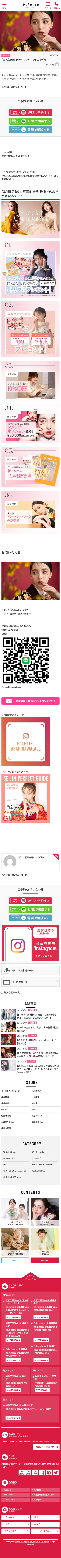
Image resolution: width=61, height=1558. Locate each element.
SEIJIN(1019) (38, 1152)
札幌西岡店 (6, 1103)
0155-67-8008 (41, 1390)
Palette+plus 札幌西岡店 (45, 1323)
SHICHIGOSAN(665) (12, 1177)
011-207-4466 (12, 1317)
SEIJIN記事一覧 (20, 982)
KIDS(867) (36, 1158)
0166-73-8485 (12, 1390)
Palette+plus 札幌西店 (16, 1349)
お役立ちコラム (7, 1122)
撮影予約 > (45, 1260)
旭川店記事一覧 (12, 992)
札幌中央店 (36, 1091)
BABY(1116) (8, 1158)
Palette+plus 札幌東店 (44, 1346)
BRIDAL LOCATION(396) (43, 1164)
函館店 (35, 1109)
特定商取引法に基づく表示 (44, 1495)
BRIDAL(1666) (9, 1152)
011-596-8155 (40, 1317)
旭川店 (34, 1103)
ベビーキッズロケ (42, 1531)
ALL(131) (7, 1164)
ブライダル (9, 1517)
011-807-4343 (40, 1340)
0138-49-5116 (12, 1418)
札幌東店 (36, 1097)
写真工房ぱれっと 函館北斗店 (19, 1405)
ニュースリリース (10, 1500)
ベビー (8, 1524)
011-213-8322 (12, 1360)
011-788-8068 (40, 1360)
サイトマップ (9, 1495)
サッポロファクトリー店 (10, 1091)
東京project (37, 1116)
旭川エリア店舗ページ (22, 970)
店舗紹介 (7, 1490)
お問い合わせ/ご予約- (45, 1447)
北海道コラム (37, 1122)
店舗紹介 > (15, 1260)
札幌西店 (5, 1097)
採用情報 (37, 1490)
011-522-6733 (12, 1340)
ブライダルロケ (11, 1531)
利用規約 (37, 1500)
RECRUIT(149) (38, 1171)
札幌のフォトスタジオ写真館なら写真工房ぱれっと (32, 1542)
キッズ (37, 1524)
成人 (36, 1517)
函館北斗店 (6, 1116)
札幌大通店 (6, 1128)
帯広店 (4, 1109)
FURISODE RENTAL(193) (14, 1171)
